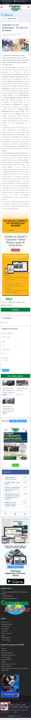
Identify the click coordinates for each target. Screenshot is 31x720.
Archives (3, 648)
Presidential (5, 705)
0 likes (4, 395)
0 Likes (14, 35)
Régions (27, 707)
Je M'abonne (15, 250)
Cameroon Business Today (8, 655)
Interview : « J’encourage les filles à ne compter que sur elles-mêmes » (12, 489)
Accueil (4, 18)
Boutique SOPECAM (6, 659)
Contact (26, 710)
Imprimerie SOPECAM (7, 653)
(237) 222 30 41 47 (7, 1)
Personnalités (4, 628)
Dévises (15, 712)
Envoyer (5, 370)
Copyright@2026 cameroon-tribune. (10, 710)
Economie (17, 705)
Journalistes (4, 631)
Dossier (3, 635)
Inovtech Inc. (19, 716)
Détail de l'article (12, 18)
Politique (11, 705)
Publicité (22, 710)
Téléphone (5, 349)
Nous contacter (6, 3)
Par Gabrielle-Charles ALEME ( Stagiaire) (11, 34)
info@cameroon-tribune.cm (20, 1)
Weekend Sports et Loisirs (8, 664)
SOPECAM (4, 650)
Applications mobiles (6, 624)
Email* (4, 341)
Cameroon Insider (6, 657)
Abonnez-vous (22, 421)
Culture (4, 707)
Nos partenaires (5, 626)
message (5, 358)
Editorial (21, 707)
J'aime (8, 299)
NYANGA (3, 661)
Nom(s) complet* (7, 333)
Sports (8, 707)
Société (23, 705)
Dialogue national (5, 637)
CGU (18, 710)
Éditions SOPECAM (6, 666)
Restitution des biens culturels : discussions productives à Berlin (10, 504)
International (15, 707)
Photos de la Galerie (6, 633)
